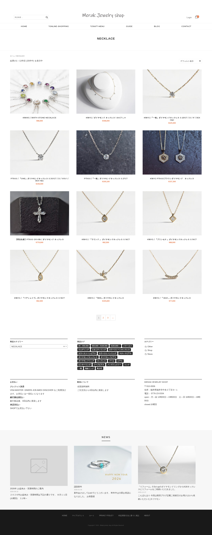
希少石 (99, 368)
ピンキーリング (84, 365)
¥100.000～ (115, 346)
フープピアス (99, 365)
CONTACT (186, 26)
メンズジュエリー (114, 365)
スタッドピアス (125, 353)
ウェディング (83, 350)
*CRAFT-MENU (97, 26)
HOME (24, 26)
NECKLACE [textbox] (38, 346)
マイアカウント (78, 516)
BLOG (157, 26)
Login (189, 17)
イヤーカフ (127, 346)
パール (111, 361)
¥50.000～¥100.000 (100, 346)
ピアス (120, 361)
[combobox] (39, 346)
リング (127, 365)
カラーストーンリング (107, 353)
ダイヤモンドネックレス (87, 357)
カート (91, 516)
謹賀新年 (78, 487)
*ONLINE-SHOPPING (59, 26)
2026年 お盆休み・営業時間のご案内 (27, 488)
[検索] (47, 17)
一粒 (80, 368)
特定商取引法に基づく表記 (128, 516)
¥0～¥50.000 (83, 346)
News (150, 354)
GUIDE (129, 26)
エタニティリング (99, 350)
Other (150, 346)
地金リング (89, 368)
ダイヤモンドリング (86, 361)
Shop (150, 350)
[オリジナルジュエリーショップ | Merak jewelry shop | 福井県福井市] (103, 20)
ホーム (12, 56)
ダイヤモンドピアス (108, 357)
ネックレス (101, 361)
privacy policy (106, 516)
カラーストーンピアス (87, 353)
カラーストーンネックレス (119, 350)
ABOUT (147, 516)
